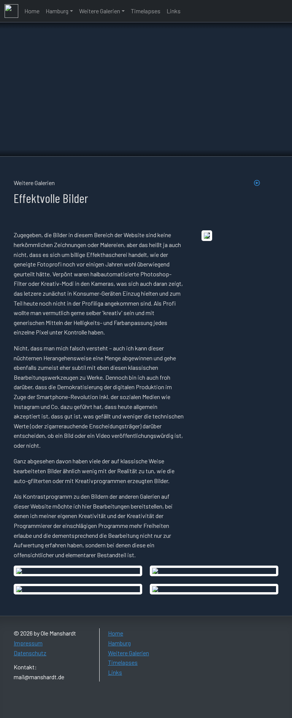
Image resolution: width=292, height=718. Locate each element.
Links (174, 10)
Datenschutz (30, 652)
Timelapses (145, 10)
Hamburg (57, 10)
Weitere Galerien (99, 10)
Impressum (28, 643)
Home (32, 10)
